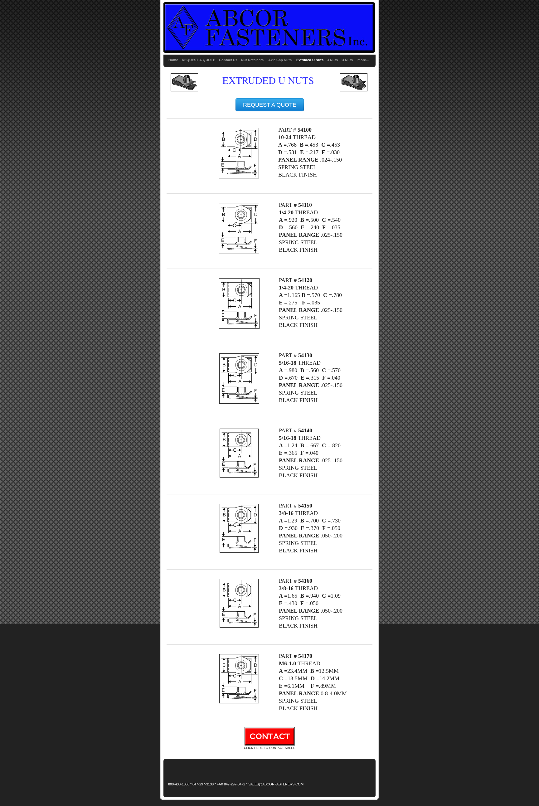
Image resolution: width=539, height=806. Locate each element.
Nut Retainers (252, 60)
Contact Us (228, 60)
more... (363, 60)
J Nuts (332, 60)
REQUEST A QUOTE (198, 60)
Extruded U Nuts (309, 60)
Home (173, 60)
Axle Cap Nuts (280, 60)
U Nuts (347, 60)
